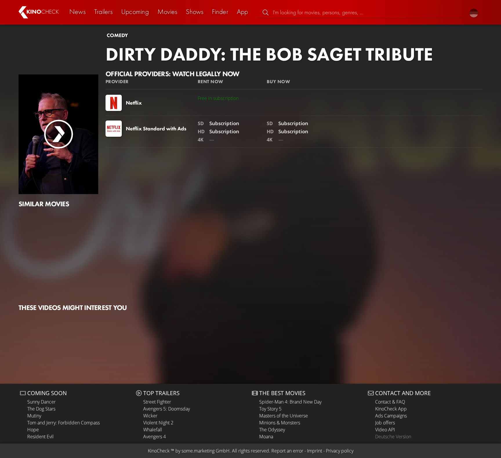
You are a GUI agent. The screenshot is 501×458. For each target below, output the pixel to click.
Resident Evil (40, 436)
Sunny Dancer (41, 402)
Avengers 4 (154, 436)
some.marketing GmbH (205, 451)
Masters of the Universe (283, 416)
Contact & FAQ (390, 402)
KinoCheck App (391, 409)
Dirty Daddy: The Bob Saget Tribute (269, 54)
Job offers (385, 423)
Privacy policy (339, 451)
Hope (33, 430)
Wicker (150, 416)
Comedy (117, 35)
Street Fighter (157, 402)
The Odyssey (272, 430)
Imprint (314, 451)
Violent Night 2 (158, 423)
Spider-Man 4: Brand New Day (290, 402)
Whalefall (152, 430)
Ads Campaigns (391, 416)
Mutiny (34, 416)
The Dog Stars (41, 409)
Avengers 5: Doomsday (166, 409)
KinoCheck (159, 451)
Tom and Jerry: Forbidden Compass (63, 423)
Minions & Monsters (279, 423)
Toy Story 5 (270, 409)
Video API (385, 430)
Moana (266, 436)
